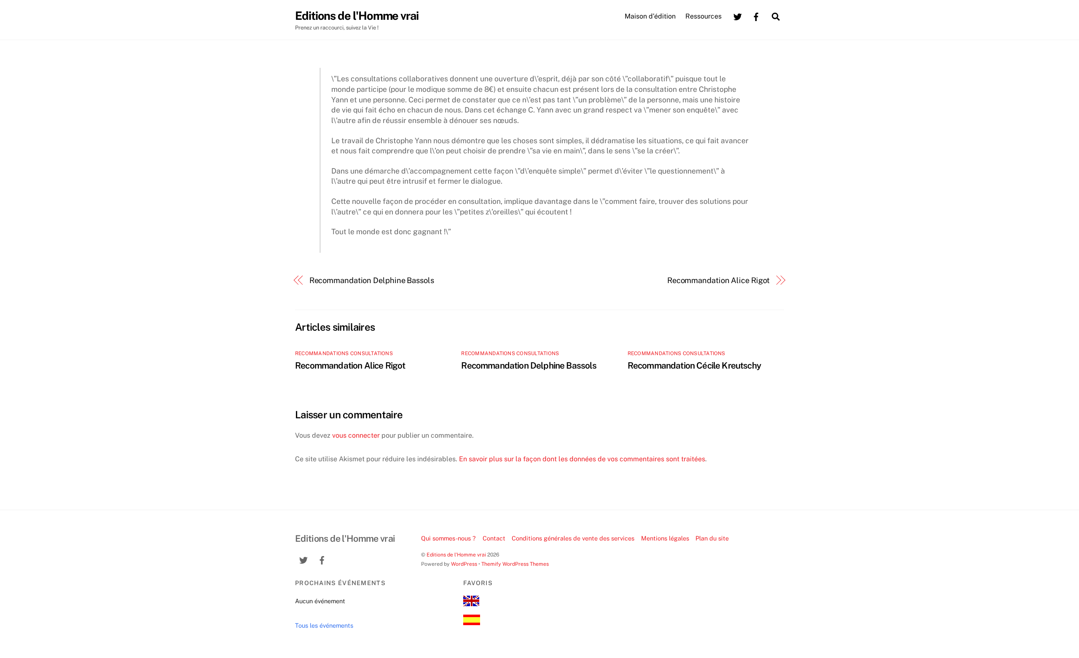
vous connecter (356, 435)
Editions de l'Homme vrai (456, 554)
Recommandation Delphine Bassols (371, 280)
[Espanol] (471, 622)
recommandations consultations (344, 353)
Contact (494, 538)
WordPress (464, 564)
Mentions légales (665, 538)
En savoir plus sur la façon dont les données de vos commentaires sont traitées (582, 459)
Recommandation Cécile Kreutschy (694, 365)
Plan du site (712, 538)
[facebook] (756, 16)
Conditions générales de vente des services (573, 538)
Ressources (703, 16)
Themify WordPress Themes (515, 564)
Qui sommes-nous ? (448, 538)
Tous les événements (324, 625)
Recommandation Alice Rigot (718, 280)
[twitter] (737, 16)
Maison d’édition (650, 16)
